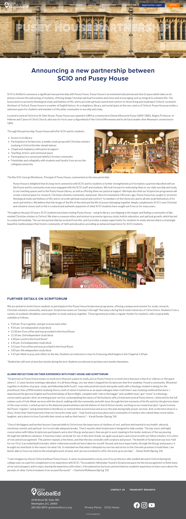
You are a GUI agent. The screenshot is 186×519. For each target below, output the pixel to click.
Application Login (152, 5)
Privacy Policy (93, 507)
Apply (173, 5)
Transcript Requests (136, 490)
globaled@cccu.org (60, 507)
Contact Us (129, 5)
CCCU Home (111, 507)
